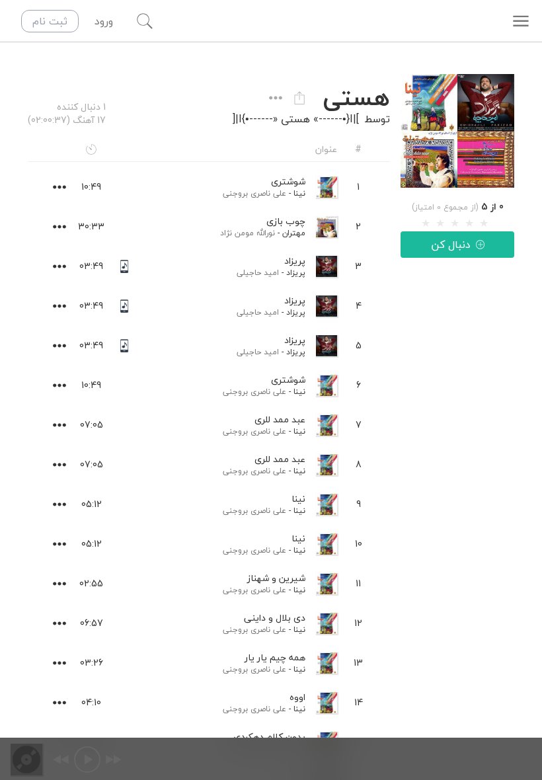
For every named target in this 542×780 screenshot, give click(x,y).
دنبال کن (451, 244)
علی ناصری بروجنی (254, 193)
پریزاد (295, 273)
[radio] (425, 223)
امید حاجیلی (258, 273)
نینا (299, 193)
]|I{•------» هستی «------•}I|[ (296, 119)
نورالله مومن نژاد (247, 233)
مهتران (293, 233)
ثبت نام (49, 21)
